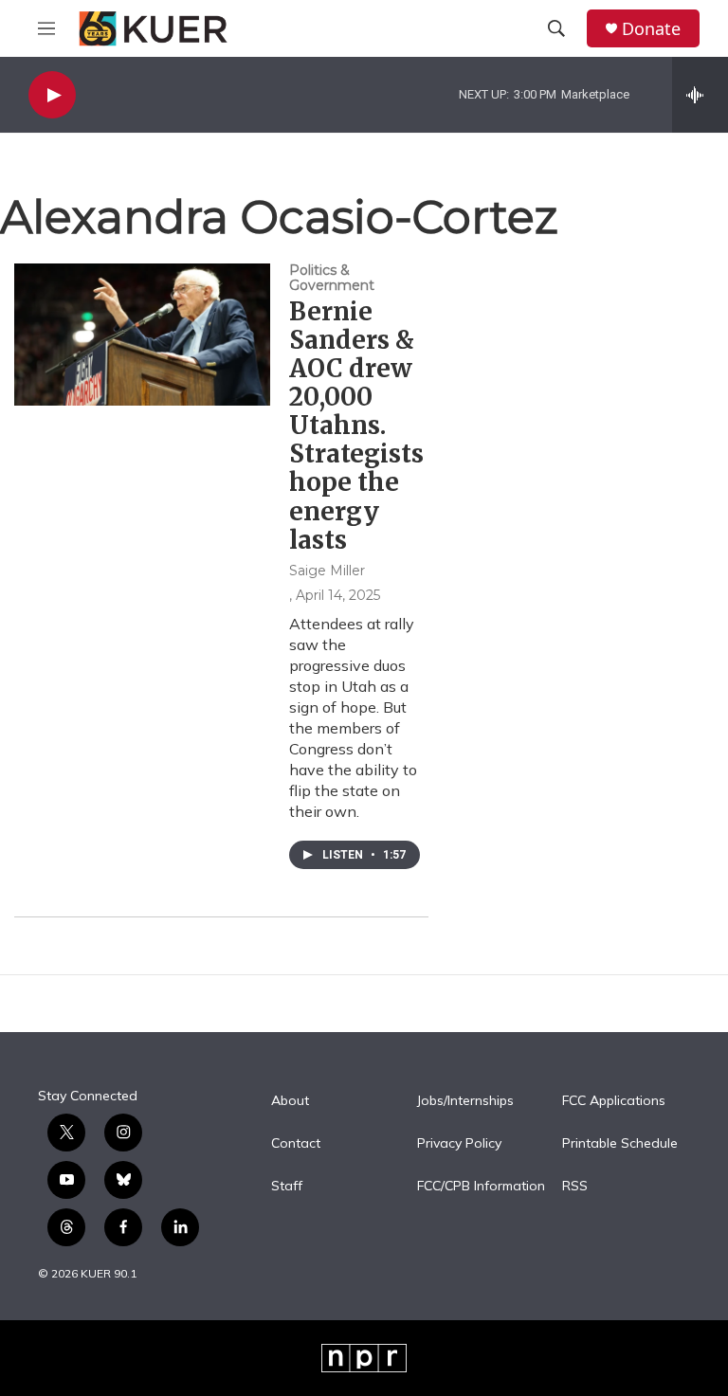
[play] (52, 95)
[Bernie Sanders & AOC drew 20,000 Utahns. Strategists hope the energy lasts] (142, 334)
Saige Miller (327, 570)
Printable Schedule (620, 1143)
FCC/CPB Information (481, 1186)
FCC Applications (613, 1101)
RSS (575, 1186)
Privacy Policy (459, 1143)
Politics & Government (331, 278)
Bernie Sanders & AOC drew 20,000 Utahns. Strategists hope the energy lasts (356, 425)
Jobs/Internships (465, 1101)
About (290, 1101)
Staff (286, 1186)
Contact (295, 1143)
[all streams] (700, 95)
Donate (651, 29)
